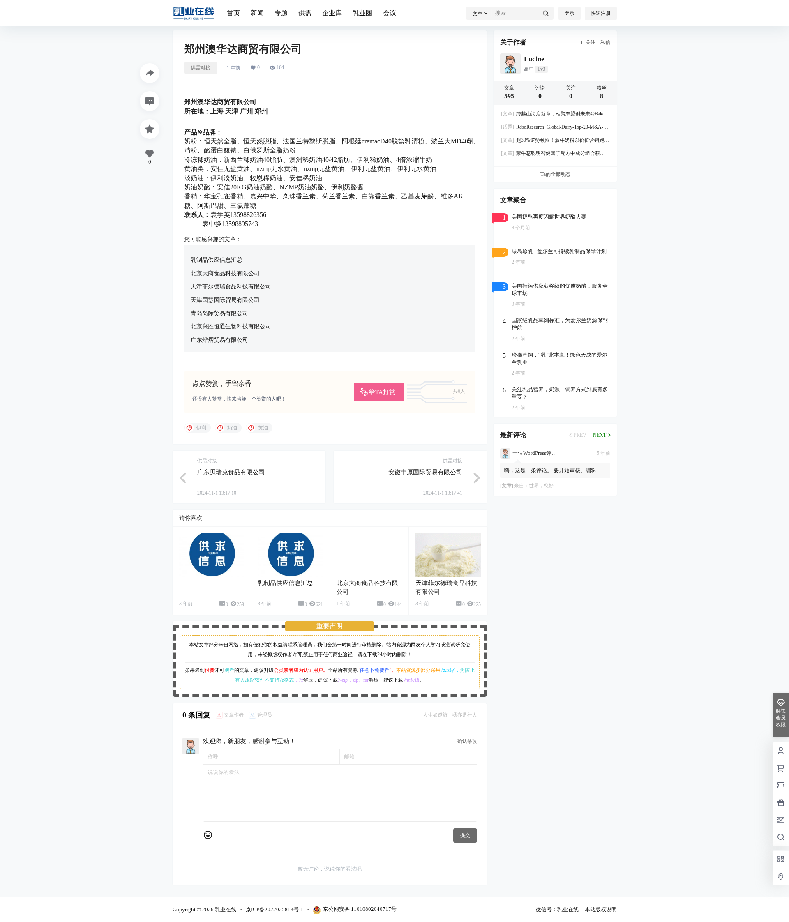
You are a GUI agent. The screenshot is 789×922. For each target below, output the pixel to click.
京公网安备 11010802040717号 (360, 909)
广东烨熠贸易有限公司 (219, 340)
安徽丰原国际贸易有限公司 (425, 472)
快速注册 (601, 13)
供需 (304, 12)
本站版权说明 (601, 909)
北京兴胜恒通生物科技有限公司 (231, 326)
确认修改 (467, 741)
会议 (389, 12)
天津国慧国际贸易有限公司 (225, 300)
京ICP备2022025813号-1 (274, 909)
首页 (233, 12)
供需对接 (200, 68)
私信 (605, 42)
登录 (569, 13)
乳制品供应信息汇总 (216, 260)
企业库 (332, 12)
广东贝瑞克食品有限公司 (231, 472)
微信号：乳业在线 (557, 909)
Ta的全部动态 (555, 174)
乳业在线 (225, 909)
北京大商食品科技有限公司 (225, 273)
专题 (281, 12)
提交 (465, 835)
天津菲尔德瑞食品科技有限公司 (231, 287)
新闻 (257, 12)
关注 (590, 42)
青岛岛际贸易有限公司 (219, 313)
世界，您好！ (543, 486)
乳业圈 (362, 12)
